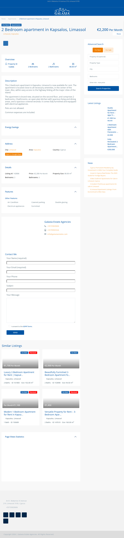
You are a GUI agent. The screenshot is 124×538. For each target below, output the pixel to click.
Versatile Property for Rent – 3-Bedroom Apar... (60, 413)
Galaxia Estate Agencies (57, 221)
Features (9, 191)
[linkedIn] (59, 4)
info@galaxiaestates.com (57, 234)
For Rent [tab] (98, 50)
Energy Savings (12, 127)
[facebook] (49, 4)
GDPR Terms (27, 326)
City (91, 69)
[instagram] (74, 4)
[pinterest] (64, 4)
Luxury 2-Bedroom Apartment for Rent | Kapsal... (19, 373)
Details (8, 167)
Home (3, 19)
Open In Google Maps (13, 154)
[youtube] (69, 4)
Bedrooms (93, 76)
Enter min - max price (97, 82)
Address (9, 143)
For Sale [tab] (108, 50)
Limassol (6, 34)
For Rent (6, 25)
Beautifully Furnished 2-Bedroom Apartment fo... (57, 373)
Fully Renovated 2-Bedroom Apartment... (113, 143)
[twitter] (54, 4)
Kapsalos (15, 34)
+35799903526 (53, 230)
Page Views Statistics (14, 436)
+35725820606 (53, 226)
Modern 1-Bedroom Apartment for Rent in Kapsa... (19, 413)
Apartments (12, 19)
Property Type (95, 63)
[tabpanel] (103, 72)
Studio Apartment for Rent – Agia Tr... (112, 111)
